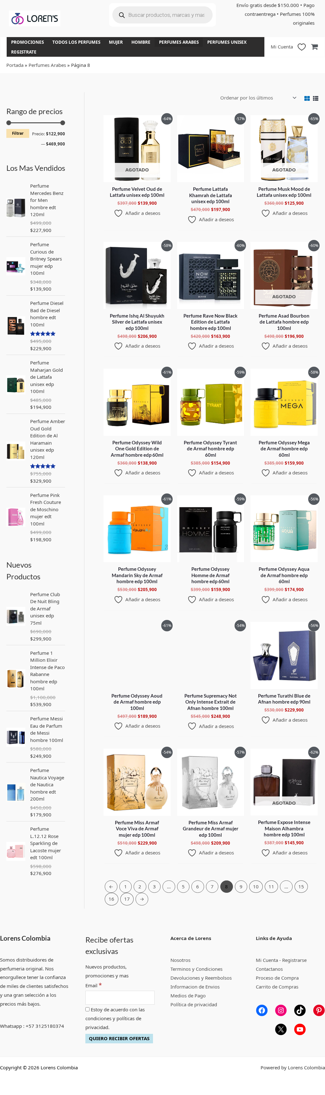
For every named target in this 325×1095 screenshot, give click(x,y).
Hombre (140, 42)
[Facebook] (262, 1010)
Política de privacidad (193, 1004)
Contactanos (269, 969)
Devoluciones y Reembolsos (201, 978)
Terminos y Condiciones (196, 969)
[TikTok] (300, 1010)
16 (111, 899)
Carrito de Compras (277, 986)
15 (301, 886)
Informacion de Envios (195, 986)
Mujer (116, 42)
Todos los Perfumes (76, 42)
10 (256, 886)
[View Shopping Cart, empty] (314, 46)
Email (93, 985)
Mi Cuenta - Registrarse (281, 960)
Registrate (23, 52)
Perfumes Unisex (227, 42)
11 (271, 886)
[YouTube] (300, 1029)
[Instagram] (281, 1010)
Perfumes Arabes (179, 42)
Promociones (27, 42)
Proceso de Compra (277, 978)
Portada (14, 65)
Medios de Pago (188, 995)
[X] (281, 1029)
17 (127, 899)
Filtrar (17, 133)
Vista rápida (137, 177)
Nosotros (180, 960)
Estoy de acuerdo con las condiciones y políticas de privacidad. (115, 1018)
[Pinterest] (319, 1010)
